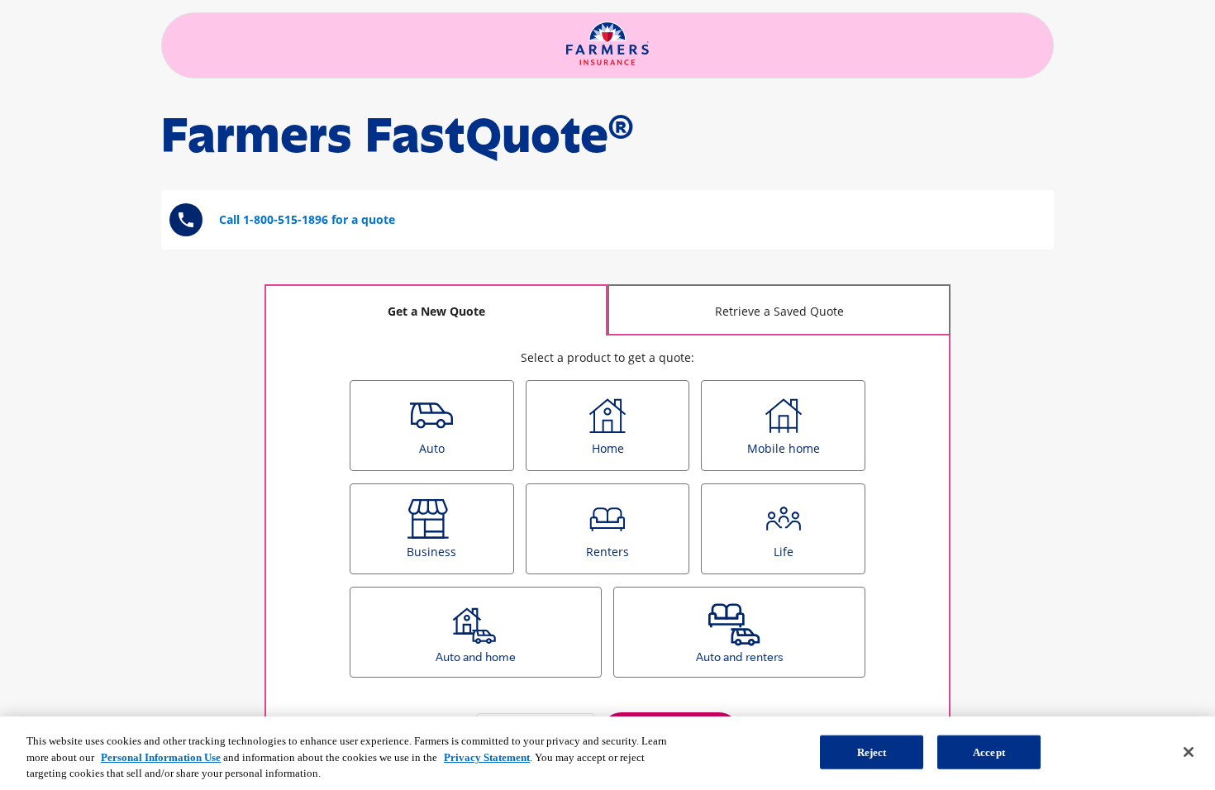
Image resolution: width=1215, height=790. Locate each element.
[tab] (436, 310)
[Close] (1188, 752)
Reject (872, 751)
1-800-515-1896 (285, 219)
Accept (989, 751)
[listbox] (607, 535)
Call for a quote (307, 219)
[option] (432, 425)
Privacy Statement (487, 757)
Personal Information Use (161, 757)
